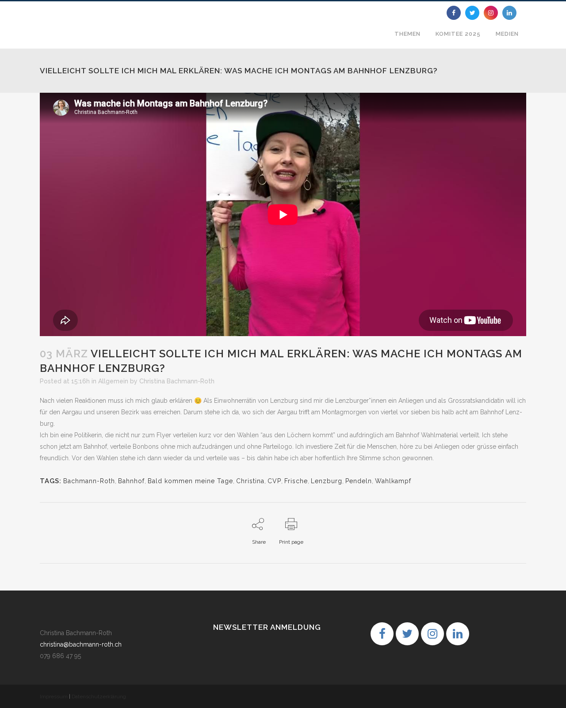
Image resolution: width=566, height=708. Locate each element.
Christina (250, 481)
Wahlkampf (393, 481)
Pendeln (358, 481)
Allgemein (113, 381)
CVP (274, 481)
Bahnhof (131, 481)
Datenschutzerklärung (99, 696)
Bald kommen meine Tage (190, 481)
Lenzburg (326, 481)
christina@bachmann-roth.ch (81, 644)
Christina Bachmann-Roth (176, 381)
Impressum (54, 696)
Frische (296, 481)
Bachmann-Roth (89, 481)
